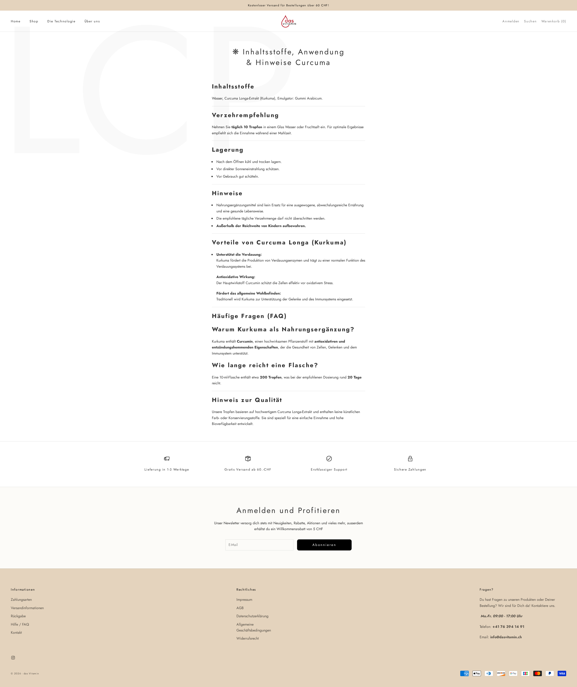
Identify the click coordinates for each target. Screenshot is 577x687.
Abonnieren (324, 544)
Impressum (244, 599)
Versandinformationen (27, 607)
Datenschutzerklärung (252, 616)
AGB (240, 607)
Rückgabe (18, 616)
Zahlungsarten (21, 599)
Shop (34, 21)
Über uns (92, 21)
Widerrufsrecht (247, 638)
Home (16, 21)
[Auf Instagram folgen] (13, 657)
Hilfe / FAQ (20, 624)
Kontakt (16, 632)
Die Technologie (61, 21)
